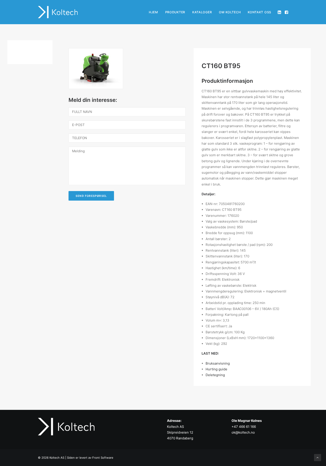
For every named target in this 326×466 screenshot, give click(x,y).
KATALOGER (202, 12)
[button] (280, 12)
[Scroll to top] (317, 457)
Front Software (102, 457)
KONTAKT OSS (259, 12)
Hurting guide (216, 369)
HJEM (153, 12)
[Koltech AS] (58, 12)
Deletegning (215, 375)
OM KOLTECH (230, 12)
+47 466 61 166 (244, 427)
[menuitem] (153, 12)
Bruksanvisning (218, 363)
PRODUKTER (175, 12)
